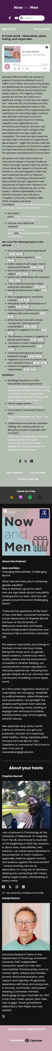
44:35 (11, 349)
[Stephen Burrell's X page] (12, 887)
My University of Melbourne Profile (25, 892)
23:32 (26, 306)
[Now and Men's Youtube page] (14, 18)
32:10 (34, 326)
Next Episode (15, 472)
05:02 (19, 254)
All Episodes (38, 472)
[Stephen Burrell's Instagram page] (18, 887)
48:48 (38, 356)
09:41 (41, 267)
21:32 (27, 300)
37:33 (11, 333)
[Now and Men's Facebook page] (10, 18)
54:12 (33, 369)
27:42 (11, 316)
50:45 (44, 362)
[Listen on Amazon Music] (39, 497)
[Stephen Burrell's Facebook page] (5, 887)
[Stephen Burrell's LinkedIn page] (25, 887)
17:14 (10, 293)
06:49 (11, 260)
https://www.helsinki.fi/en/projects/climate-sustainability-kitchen (26, 206)
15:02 (43, 287)
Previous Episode (28, 479)
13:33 (18, 280)
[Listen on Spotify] (30, 497)
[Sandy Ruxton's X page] (5, 1016)
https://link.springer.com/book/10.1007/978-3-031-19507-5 (29, 218)
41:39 (40, 339)
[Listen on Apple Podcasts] (20, 497)
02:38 (12, 254)
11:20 (25, 273)
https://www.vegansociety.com (25, 406)
